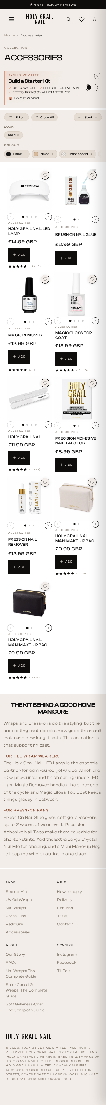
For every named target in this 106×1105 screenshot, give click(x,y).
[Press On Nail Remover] (29, 498)
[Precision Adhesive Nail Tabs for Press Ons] (76, 399)
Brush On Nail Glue (75, 234)
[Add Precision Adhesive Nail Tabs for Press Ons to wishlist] (92, 383)
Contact (65, 924)
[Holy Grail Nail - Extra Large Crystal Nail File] (29, 398)
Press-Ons (16, 916)
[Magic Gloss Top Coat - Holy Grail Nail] (76, 294)
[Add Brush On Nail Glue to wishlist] (92, 175)
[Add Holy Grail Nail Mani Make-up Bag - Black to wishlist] (45, 586)
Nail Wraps (16, 908)
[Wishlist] (81, 19)
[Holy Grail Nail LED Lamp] (29, 190)
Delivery (65, 899)
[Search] (68, 19)
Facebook (67, 962)
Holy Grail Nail (25, 437)
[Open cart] (94, 19)
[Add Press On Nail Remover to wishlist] (45, 482)
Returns (65, 908)
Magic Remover (25, 335)
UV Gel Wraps (19, 899)
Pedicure (14, 924)
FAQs (11, 962)
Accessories (18, 932)
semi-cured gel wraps (53, 770)
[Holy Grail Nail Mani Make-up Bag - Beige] (76, 498)
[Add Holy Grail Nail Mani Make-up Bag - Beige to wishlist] (92, 482)
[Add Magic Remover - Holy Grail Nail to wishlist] (45, 279)
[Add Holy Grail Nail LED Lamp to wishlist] (45, 175)
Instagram (67, 954)
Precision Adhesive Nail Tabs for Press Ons (75, 443)
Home (9, 35)
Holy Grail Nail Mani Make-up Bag (75, 538)
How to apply (69, 891)
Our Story (15, 954)
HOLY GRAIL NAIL (40, 19)
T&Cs (62, 916)
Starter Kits (17, 891)
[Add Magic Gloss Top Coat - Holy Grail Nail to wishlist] (92, 279)
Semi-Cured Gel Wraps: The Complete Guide (26, 990)
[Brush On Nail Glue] (76, 191)
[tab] (23, 217)
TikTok (63, 970)
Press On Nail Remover (22, 542)
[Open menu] (11, 19)
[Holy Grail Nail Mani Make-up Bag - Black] (29, 601)
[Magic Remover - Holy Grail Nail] (29, 295)
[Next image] (48, 216)
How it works (24, 98)
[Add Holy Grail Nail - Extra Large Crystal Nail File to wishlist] (45, 383)
